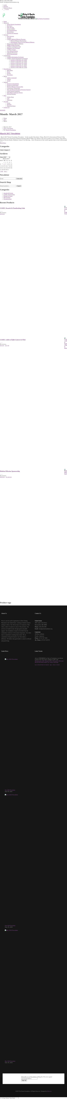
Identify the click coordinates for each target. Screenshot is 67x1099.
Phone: (2, 0)
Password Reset (7, 8)
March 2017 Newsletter (10, 133)
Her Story (9, 26)
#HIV (43, 661)
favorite (58, 664)
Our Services (10, 36)
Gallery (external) (12, 77)
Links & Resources (12, 52)
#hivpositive (55, 661)
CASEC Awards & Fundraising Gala (12, 208)
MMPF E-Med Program (13, 45)
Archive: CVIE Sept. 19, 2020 (18, 61)
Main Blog (10, 70)
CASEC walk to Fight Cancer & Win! (13, 340)
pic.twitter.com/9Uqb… (53, 662)
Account (5, 101)
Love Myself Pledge (12, 51)
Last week (37, 664)
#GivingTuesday (11, 94)
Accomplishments (12, 30)
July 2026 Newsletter (10, 790)
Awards (9, 37)
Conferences (6, 55)
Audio (8, 80)
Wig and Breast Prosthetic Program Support (19, 89)
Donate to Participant (12, 85)
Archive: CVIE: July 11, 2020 (18, 66)
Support (5, 82)
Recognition (10, 32)
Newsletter (10, 75)
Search (19, 186)
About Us (6, 23)
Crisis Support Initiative (13, 91)
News (8, 72)
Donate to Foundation (13, 83)
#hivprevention (48, 661)
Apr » (5, 171)
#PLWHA (41, 662)
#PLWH (37, 662)
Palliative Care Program (13, 48)
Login (5, 5)
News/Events (7, 69)
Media (5, 76)
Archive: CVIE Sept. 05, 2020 (18, 63)
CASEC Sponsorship (9, 194)
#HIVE (46, 662)
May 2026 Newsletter (10, 1061)
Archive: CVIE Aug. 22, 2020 (18, 64)
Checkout (9, 100)
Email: (1, 2)
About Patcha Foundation (14, 24)
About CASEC (11, 29)
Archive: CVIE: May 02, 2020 (18, 67)
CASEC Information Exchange (15, 57)
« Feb (1, 171)
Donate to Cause (7, 196)
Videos (9, 79)
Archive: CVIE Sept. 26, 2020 (18, 60)
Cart (8, 98)
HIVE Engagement (12, 54)
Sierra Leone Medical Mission (15, 43)
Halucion (49, 1091)
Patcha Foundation (11, 130)
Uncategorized (7, 199)
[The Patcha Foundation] (9, 18)
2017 (4, 119)
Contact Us (6, 107)
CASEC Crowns (11, 49)
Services (5, 34)
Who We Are (10, 27)
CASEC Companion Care (14, 46)
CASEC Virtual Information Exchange (17, 58)
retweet (54, 664)
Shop (4, 95)
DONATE (2, 110)
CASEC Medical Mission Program (16, 39)
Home (5, 21)
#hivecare (61, 661)
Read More (3, 143)
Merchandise (6, 197)
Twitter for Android (45, 664)
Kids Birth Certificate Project (15, 92)
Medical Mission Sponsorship (15, 86)
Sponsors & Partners (12, 33)
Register (5, 6)
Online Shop (10, 97)
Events (9, 73)
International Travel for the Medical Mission (22, 42)
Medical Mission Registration (18, 40)
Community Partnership (13, 88)
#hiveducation (38, 661)
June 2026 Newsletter (10, 925)
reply (51, 664)
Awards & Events (8, 193)
